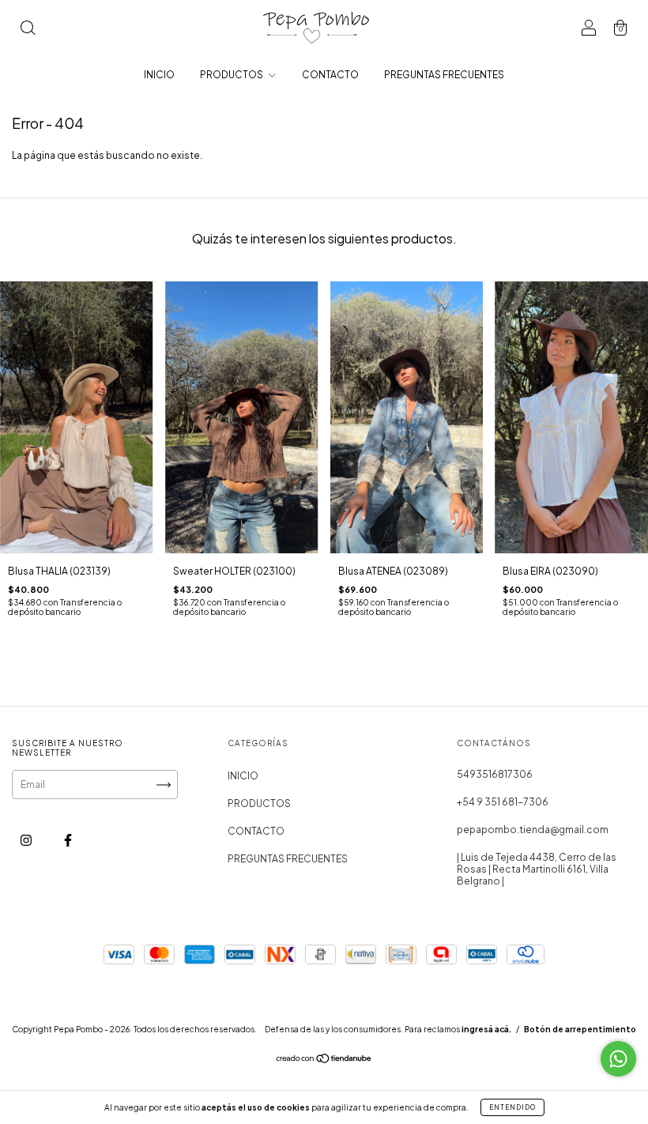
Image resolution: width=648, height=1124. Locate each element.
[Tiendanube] (324, 1060)
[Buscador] (28, 30)
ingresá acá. (486, 1029)
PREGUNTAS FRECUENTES (444, 75)
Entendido (512, 1107)
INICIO (159, 75)
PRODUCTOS (232, 75)
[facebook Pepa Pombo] (68, 841)
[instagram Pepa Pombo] (27, 841)
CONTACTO (330, 75)
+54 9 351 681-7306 (502, 802)
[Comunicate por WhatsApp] (618, 1059)
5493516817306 (495, 774)
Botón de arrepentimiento (580, 1029)
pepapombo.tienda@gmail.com (532, 829)
